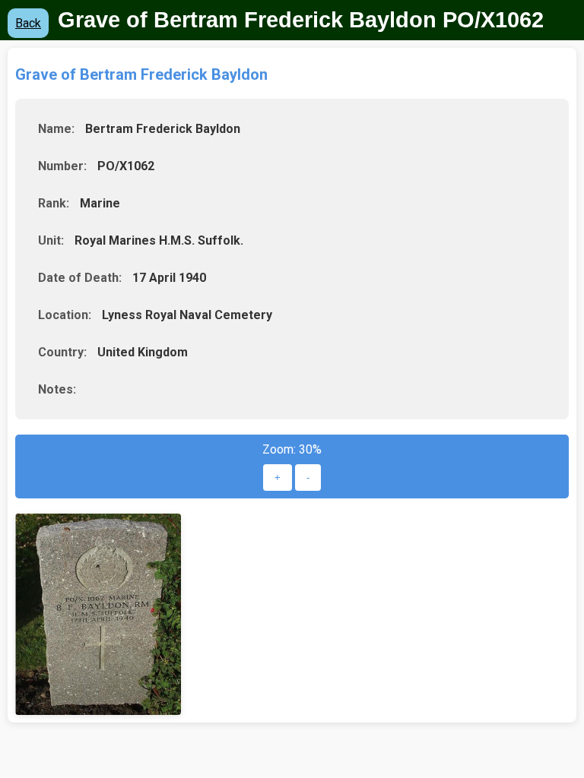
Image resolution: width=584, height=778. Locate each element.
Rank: (53, 203)
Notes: (57, 389)
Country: (62, 352)
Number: (62, 166)
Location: (64, 315)
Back (28, 23)
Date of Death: (80, 277)
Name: (56, 129)
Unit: (51, 240)
